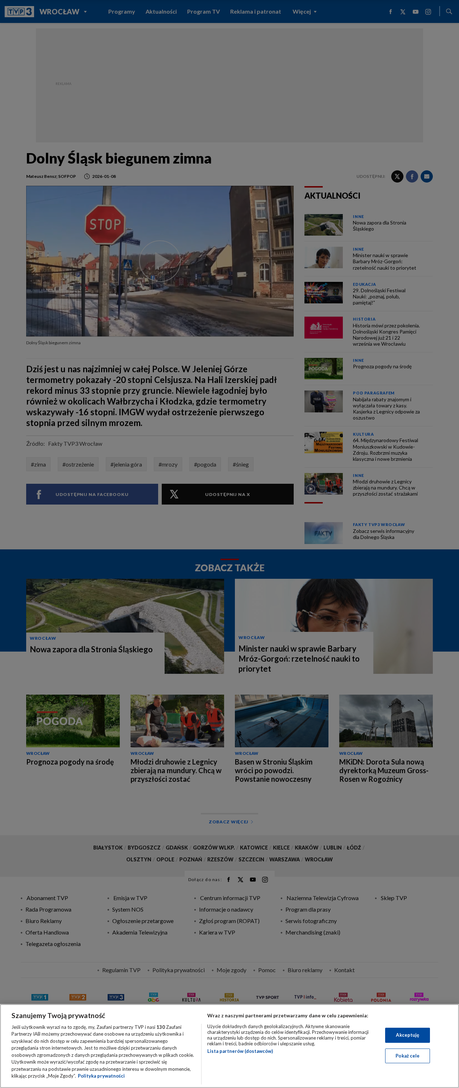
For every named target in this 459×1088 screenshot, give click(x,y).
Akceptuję (407, 1035)
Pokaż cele (408, 1055)
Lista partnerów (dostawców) (240, 1051)
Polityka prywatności (101, 1076)
